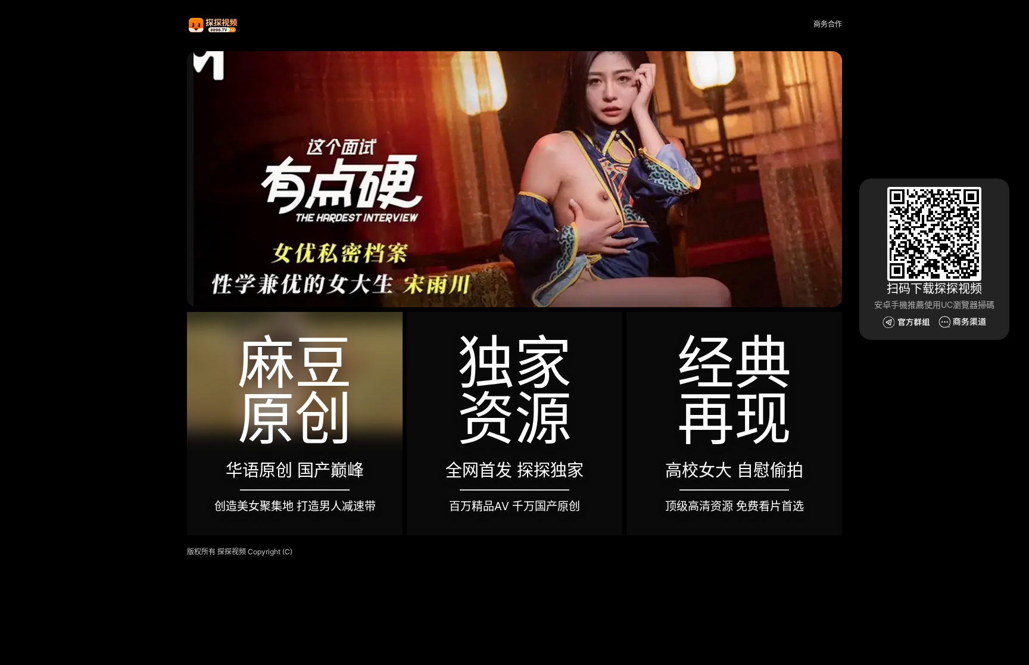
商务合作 (827, 24)
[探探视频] (214, 24)
